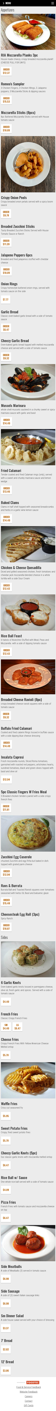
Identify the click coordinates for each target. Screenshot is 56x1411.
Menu (8, 3)
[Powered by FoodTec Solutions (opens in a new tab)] (28, 1382)
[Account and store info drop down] (52, 3)
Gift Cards (28, 1405)
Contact (28, 1401)
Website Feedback (28, 1391)
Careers (28, 1396)
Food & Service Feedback (28, 1387)
